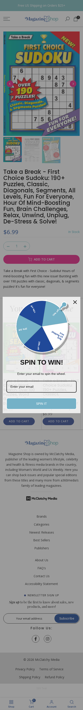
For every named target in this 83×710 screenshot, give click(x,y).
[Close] (75, 302)
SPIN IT (41, 403)
